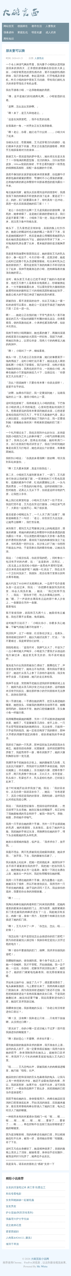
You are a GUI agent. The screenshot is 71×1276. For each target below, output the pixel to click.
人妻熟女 (51, 26)
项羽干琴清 (12, 1244)
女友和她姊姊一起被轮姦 (20, 1200)
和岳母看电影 (13, 1193)
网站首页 (9, 26)
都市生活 (37, 26)
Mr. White (42, 1266)
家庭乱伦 (23, 32)
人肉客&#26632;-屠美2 (19, 1237)
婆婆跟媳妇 (12, 1231)
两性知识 (9, 38)
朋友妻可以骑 (15, 50)
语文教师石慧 (13, 1225)
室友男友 (11, 1206)
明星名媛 (37, 32)
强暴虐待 (9, 32)
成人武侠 (51, 32)
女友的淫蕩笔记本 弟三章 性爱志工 (26, 1187)
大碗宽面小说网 (40, 1258)
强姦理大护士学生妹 (17, 1219)
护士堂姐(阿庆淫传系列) (19, 1212)
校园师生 (23, 26)
